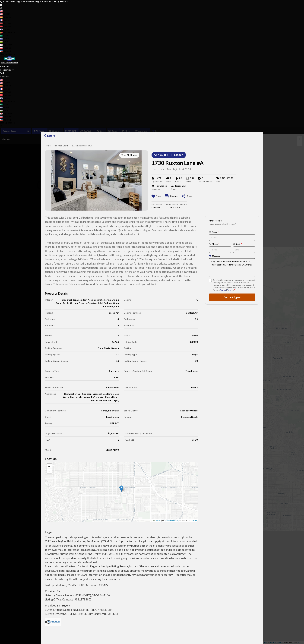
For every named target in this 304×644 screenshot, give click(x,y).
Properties (5, 69)
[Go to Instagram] (1, 7)
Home (48, 145)
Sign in (11, 54)
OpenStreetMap (170, 520)
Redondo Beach (61, 145)
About (3, 66)
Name (215, 232)
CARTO (194, 520)
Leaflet (158, 520)
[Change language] (2, 11)
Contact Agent (232, 297)
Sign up (3, 54)
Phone (215, 244)
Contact (4, 76)
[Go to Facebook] (1, 4)
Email (239, 244)
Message (216, 256)
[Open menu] (1, 126)
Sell (2, 73)
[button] (121, 488)
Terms (223, 290)
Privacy (230, 290)
